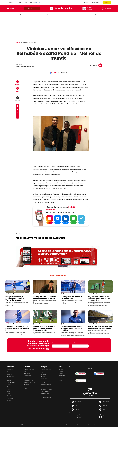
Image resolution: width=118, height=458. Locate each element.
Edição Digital (44, 372)
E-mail (73, 342)
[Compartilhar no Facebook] (17, 106)
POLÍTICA (77, 15)
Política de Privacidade (47, 389)
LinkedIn (61, 373)
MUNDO (83, 15)
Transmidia (27, 378)
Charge (43, 376)
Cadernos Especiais (29, 382)
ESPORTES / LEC (54, 15)
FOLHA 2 (63, 15)
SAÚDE (47, 15)
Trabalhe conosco (46, 384)
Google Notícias (61, 370)
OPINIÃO (95, 15)
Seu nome (54, 342)
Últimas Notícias (11, 372)
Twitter (61, 380)
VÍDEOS (109, 15)
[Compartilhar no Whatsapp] (17, 116)
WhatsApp (10, 369)
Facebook (61, 378)
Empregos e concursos (10, 377)
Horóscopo (44, 378)
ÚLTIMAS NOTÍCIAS (18, 15)
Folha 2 (9, 384)
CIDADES (27, 15)
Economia (10, 387)
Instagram (62, 375)
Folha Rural (10, 398)
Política (9, 389)
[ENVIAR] (90, 346)
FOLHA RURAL (102, 15)
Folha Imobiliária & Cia (29, 370)
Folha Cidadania (28, 380)
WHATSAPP (9, 15)
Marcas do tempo (46, 397)
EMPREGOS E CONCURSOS (38, 15)
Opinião (9, 396)
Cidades (9, 374)
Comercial (43, 374)
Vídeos (9, 400)
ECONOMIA (69, 15)
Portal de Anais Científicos (45, 394)
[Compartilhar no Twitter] (17, 113)
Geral (8, 393)
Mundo (9, 391)
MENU (12, 8)
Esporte (18, 42)
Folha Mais (27, 373)
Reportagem (27, 375)
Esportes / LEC (11, 382)
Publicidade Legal (45, 391)
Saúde (9, 380)
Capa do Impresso (46, 369)
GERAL (88, 15)
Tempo (43, 387)
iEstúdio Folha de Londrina (45, 381)
